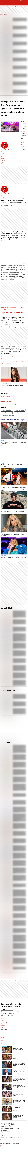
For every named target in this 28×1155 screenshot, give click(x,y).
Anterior (1, 14)
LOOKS (2, 1019)
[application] (10, 127)
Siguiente (5, 14)
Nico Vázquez (17, 413)
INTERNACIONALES (4, 1022)
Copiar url (3, 164)
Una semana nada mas (8, 415)
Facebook (3, 160)
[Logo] (16, 124)
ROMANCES (3, 1020)
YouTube (2, 1043)
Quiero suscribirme (16, 1011)
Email (11, 149)
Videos (2, 1027)
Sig (2, 1145)
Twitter (2, 158)
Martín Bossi (6, 413)
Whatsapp (3, 157)
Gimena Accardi (11, 200)
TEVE (2, 151)
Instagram (26, 3)
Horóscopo (3, 1024)
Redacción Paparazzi (6, 149)
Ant (0, 1145)
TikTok (2, 1040)
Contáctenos (3, 1135)
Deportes (3, 1025)
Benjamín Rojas (7, 410)
